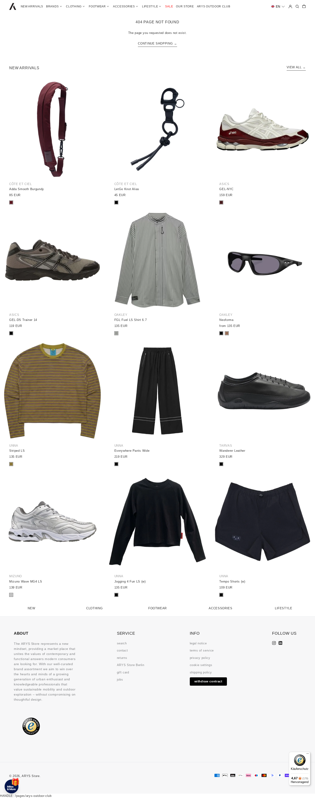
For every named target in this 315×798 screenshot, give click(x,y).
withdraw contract (208, 681)
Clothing (94, 608)
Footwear (157, 608)
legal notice (198, 643)
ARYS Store (31, 776)
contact (122, 650)
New (31, 608)
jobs (120, 679)
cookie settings (201, 665)
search (122, 643)
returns (122, 658)
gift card (123, 672)
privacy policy (200, 658)
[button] (277, 6)
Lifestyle (283, 608)
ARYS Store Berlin (130, 665)
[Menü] (307, 754)
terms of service (202, 650)
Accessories (220, 608)
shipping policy (201, 672)
